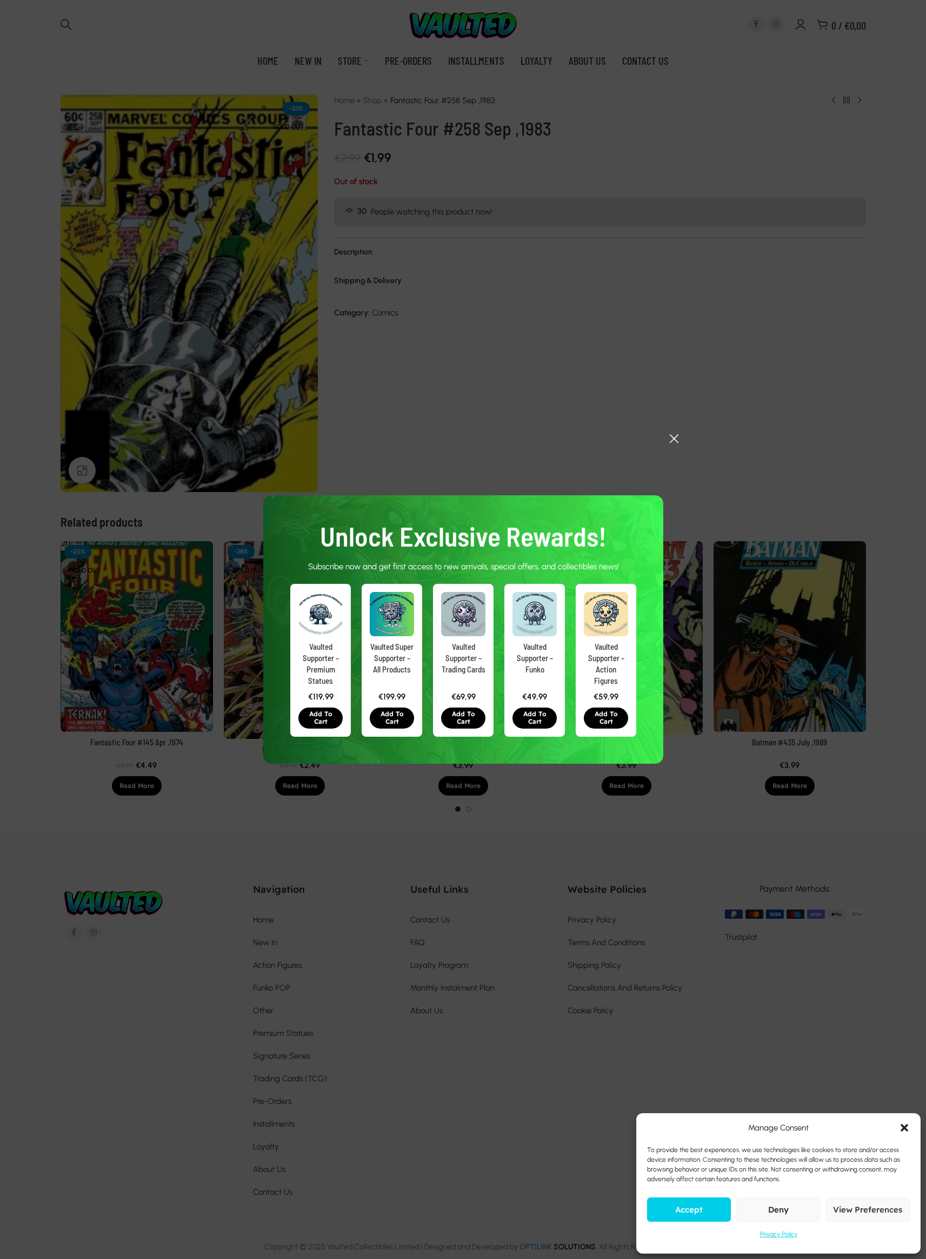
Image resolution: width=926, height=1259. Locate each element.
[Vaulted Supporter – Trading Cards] (463, 614)
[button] (320, 718)
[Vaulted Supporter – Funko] (534, 614)
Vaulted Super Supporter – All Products (392, 658)
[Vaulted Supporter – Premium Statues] (320, 614)
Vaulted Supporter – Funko (534, 658)
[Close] (674, 438)
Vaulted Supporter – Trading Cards (463, 658)
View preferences (867, 1209)
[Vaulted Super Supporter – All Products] (392, 614)
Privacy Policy (778, 1234)
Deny (778, 1209)
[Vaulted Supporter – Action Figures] (606, 614)
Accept (689, 1209)
